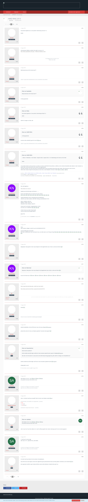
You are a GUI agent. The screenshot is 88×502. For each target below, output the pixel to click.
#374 (82, 324)
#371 (82, 264)
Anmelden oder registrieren (74, 12)
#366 (82, 128)
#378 (82, 415)
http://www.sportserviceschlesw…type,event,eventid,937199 (33, 288)
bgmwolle (11, 20)
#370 (82, 244)
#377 (82, 395)
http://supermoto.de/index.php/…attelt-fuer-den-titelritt (32, 286)
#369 (82, 224)
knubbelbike (33, 216)
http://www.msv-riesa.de (26, 188)
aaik (31, 368)
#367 (82, 151)
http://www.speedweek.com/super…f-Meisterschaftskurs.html (33, 51)
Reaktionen (7, 297)
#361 (82, 28)
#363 (82, 67)
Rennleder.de (48, 175)
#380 (82, 456)
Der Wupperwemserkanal (29, 407)
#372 (82, 283)
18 (9, 24)
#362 (82, 47)
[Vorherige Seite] (4, 24)
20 (13, 24)
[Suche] (83, 12)
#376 (82, 376)
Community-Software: (44, 498)
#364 (82, 87)
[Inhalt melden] (79, 43)
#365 (82, 107)
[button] (7, 488)
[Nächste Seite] (19, 24)
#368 (82, 183)
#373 (82, 305)
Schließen (82, 500)
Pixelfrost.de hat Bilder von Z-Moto (33, 175)
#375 (82, 344)
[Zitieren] (82, 43)
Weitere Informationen (76, 500)
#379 (82, 437)
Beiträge (7, 41)
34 (16, 24)
